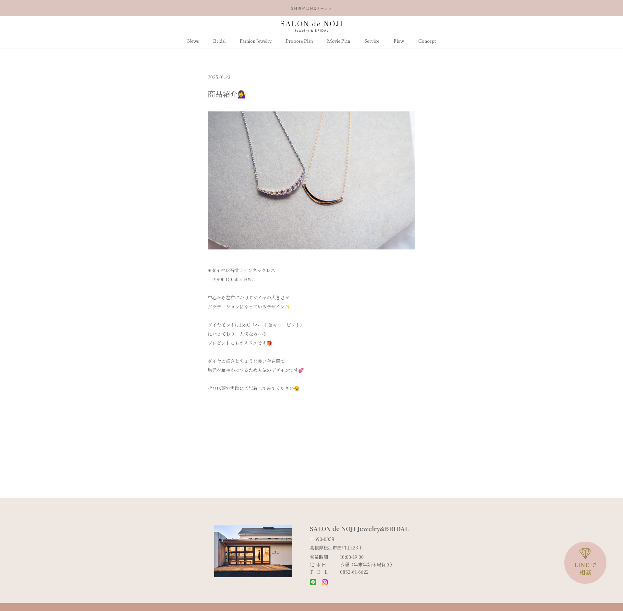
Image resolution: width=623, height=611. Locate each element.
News (193, 41)
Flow (399, 41)
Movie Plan (338, 41)
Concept (427, 41)
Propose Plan (299, 41)
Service (371, 41)
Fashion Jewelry (256, 41)
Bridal (219, 41)
